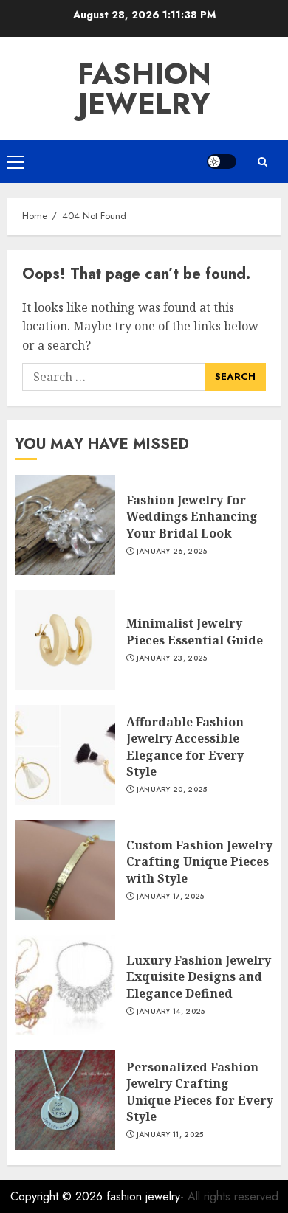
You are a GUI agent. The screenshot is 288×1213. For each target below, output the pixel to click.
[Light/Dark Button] (221, 161)
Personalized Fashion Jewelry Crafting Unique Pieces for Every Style (199, 1092)
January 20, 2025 (172, 790)
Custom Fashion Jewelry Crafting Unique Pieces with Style (199, 861)
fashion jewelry (144, 88)
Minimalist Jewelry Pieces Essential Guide (194, 631)
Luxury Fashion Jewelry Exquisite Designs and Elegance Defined (198, 976)
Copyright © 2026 (58, 1196)
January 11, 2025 (170, 1135)
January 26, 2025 (172, 551)
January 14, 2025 (171, 1012)
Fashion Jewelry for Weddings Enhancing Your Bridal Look (192, 516)
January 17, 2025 (171, 896)
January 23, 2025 (172, 658)
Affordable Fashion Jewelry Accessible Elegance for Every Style (185, 746)
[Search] (262, 161)
